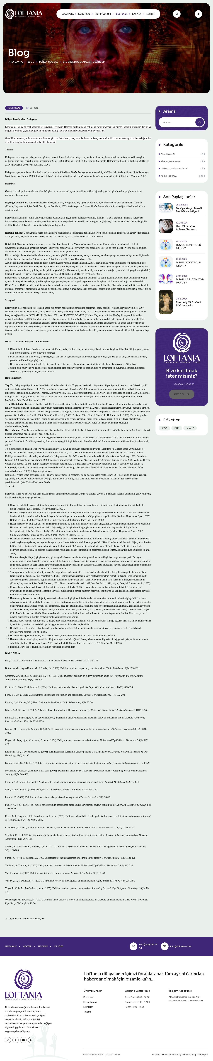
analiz (190, 428)
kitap (164, 428)
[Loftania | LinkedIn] (31, 1040)
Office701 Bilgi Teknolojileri (195, 1054)
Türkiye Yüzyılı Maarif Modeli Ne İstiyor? (189, 210)
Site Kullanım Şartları (93, 1054)
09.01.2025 (182, 276)
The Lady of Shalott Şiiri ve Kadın (188, 304)
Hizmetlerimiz (103, 14)
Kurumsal (84, 14)
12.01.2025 (181, 241)
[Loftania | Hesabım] (198, 14)
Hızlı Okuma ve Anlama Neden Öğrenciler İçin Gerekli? (185, 228)
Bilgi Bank (122, 14)
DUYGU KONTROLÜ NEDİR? (188, 247)
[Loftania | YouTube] (23, 1040)
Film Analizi (168, 154)
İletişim (150, 14)
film (176, 428)
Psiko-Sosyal (14, 108)
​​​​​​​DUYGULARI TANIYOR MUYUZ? (190, 281)
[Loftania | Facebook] (15, 1040)
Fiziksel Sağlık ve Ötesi (174, 169)
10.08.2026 (182, 222)
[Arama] (177, 14)
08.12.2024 (181, 298)
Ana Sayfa (68, 14)
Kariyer (136, 14)
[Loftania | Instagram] (8, 1040)
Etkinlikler (88, 1007)
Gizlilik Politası (113, 1054)
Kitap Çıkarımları (171, 161)
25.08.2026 (182, 204)
